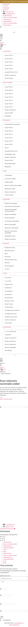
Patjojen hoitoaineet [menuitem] (10, 75)
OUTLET (5, 6)
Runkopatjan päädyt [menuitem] (15, 163)
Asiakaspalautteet (8, 548)
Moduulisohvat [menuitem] (9, 297)
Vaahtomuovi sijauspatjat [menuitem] (15, 228)
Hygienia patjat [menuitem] (15, 182)
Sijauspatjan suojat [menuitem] (15, 236)
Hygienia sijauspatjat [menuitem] (15, 214)
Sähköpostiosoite (5, 575)
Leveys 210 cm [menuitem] (9, 107)
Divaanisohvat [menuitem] (15, 284)
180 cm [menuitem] (15, 148)
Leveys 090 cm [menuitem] (15, 90)
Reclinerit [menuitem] (7, 262)
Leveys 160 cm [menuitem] (15, 65)
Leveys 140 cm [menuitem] (15, 62)
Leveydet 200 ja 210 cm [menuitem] (15, 72)
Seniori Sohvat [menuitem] (9, 304)
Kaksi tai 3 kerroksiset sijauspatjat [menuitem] (15, 232)
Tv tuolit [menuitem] (7, 269)
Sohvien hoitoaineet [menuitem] (10, 320)
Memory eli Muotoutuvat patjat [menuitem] (15, 185)
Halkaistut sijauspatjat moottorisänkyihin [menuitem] (11, 210)
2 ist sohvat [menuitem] (15, 278)
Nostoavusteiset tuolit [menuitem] (11, 259)
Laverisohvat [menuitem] (15, 294)
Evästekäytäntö (18, 623)
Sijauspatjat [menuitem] (8, 116)
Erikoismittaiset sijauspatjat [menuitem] (12, 206)
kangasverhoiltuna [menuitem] (10, 247)
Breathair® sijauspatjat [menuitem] (11, 203)
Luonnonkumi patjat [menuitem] (15, 179)
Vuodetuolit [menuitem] (8, 334)
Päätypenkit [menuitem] (8, 166)
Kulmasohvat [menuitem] (15, 288)
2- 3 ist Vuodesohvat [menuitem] (15, 331)
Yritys (4, 549)
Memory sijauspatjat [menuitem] (15, 224)
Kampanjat (6, 4)
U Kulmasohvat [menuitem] (9, 307)
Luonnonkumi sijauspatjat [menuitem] (15, 221)
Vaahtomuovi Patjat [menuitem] (15, 189)
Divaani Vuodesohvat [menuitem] (15, 338)
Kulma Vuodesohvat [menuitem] (15, 341)
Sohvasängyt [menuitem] (8, 350)
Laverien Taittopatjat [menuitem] (10, 347)
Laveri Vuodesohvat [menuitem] (10, 344)
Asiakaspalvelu (7, 15)
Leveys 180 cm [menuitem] (15, 69)
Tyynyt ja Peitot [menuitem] (9, 78)
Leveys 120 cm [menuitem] (15, 58)
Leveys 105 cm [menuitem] (9, 55)
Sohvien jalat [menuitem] (8, 323)
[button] (14, 48)
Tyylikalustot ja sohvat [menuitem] (11, 317)
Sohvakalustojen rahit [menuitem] (15, 313)
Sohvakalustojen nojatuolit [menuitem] (15, 310)
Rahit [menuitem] (6, 253)
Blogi (4, 551)
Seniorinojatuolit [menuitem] (15, 266)
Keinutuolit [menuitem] (8, 256)
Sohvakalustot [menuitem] (15, 291)
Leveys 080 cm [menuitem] (15, 87)
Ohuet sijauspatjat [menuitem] (15, 218)
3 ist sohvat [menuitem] (15, 281)
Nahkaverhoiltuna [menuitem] (9, 250)
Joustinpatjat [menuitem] (15, 175)
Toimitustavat (7, 19)
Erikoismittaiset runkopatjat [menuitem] (12, 124)
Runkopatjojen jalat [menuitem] (10, 154)
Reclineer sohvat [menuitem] (15, 301)
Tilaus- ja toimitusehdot (10, 17)
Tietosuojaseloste (14, 625)
